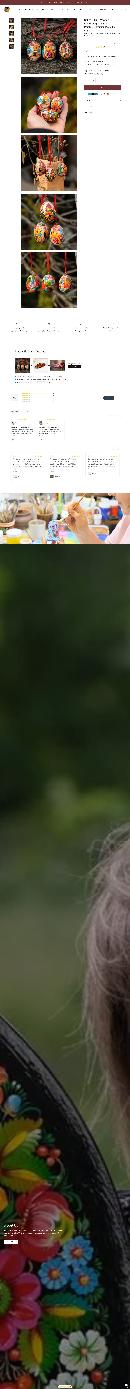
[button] (103, 9)
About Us (53, 9)
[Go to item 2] (11, 27)
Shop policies (91, 9)
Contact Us (64, 9)
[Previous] (113, 447)
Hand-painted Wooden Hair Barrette (25, 383)
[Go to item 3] (11, 33)
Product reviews (14, 411)
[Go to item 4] (11, 39)
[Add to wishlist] (118, 21)
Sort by (109, 416)
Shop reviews (25, 411)
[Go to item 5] (11, 46)
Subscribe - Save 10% (63, 1386)
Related (113, 386)
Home (19, 9)
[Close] (70, 1386)
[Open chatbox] (126, 1385)
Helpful (12, 439)
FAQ (73, 9)
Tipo (110, 386)
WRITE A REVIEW (108, 398)
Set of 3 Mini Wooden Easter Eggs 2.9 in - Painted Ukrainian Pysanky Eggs (36, 376)
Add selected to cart (74, 367)
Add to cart (102, 87)
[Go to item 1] (11, 20)
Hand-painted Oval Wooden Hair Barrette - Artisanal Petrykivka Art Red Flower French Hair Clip (38, 379)
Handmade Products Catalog (35, 9)
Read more (13, 435)
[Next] (117, 447)
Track (80, 9)
